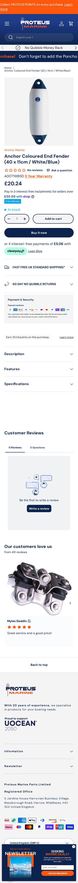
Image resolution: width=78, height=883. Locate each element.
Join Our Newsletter (57, 873)
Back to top (39, 665)
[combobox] (39, 37)
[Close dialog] (73, 846)
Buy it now (39, 233)
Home (7, 68)
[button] (71, 23)
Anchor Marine (14, 150)
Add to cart (53, 219)
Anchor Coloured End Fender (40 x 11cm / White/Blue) (37, 70)
